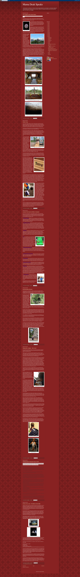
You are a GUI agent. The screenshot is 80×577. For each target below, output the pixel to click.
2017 (48, 31)
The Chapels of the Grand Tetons (29, 14)
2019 (48, 29)
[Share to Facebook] (35, 118)
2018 (48, 30)
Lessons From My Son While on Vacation (31, 211)
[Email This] (33, 118)
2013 (48, 35)
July (48, 42)
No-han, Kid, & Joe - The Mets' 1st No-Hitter (31, 503)
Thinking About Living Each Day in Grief (31, 461)
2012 (48, 36)
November (49, 38)
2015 (48, 33)
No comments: (31, 344)
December (49, 37)
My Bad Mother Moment (27, 289)
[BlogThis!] (34, 118)
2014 (48, 34)
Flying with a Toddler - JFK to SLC (29, 348)
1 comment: (31, 118)
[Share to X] (35, 208)
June (48, 43)
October (49, 39)
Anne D (53, 57)
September (49, 40)
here (36, 262)
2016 (48, 32)
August (49, 41)
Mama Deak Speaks (33, 4)
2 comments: (31, 208)
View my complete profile (54, 58)
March (49, 54)
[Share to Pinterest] (36, 118)
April (48, 53)
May (48, 52)
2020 (48, 28)
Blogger (43, 571)
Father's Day (25, 122)
